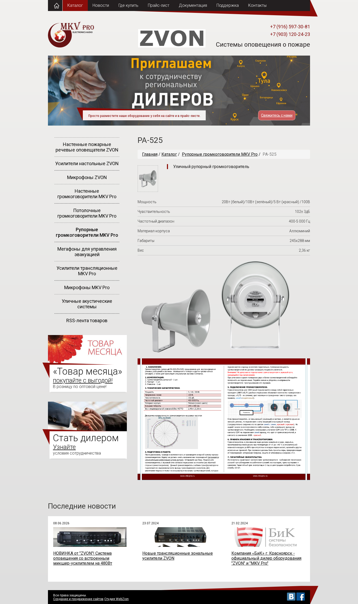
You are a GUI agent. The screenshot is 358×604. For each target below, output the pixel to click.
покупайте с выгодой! (83, 380)
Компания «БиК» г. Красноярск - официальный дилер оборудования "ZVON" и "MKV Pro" (266, 558)
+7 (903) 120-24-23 (290, 34)
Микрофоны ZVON (87, 177)
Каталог (75, 5)
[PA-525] (148, 190)
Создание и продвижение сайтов (78, 599)
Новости (101, 5)
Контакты (257, 5)
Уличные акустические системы (87, 303)
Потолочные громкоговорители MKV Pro (86, 213)
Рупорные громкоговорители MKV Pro (87, 232)
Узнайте (64, 447)
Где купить (128, 5)
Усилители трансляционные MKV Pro (87, 270)
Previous (37, 94)
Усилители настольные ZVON (87, 163)
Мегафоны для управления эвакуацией (87, 251)
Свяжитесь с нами (276, 115)
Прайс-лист (158, 5)
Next (321, 94)
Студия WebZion (116, 599)
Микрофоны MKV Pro (87, 287)
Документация (193, 5)
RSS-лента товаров (86, 320)
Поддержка (227, 5)
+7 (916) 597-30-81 (290, 26)
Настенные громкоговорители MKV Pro (86, 193)
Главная (150, 154)
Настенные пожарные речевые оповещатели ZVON (87, 147)
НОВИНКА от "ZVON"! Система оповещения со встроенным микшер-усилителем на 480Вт (82, 558)
